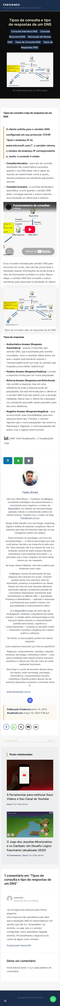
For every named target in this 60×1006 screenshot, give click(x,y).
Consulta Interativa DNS (24, 31)
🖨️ (7, 460)
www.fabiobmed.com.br (19, 691)
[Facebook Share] (6, 727)
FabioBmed (11, 4)
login (31, 967)
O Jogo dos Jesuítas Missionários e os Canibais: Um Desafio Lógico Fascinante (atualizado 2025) (29, 846)
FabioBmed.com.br (29, 518)
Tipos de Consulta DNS (27, 42)
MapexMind (14, 508)
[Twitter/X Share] (21, 727)
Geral (44, 90)
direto (30, 170)
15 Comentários (14, 855)
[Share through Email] (36, 727)
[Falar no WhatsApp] (53, 999)
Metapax (48, 499)
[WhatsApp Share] (14, 727)
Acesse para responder (19, 945)
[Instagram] (30, 700)
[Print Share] (28, 727)
